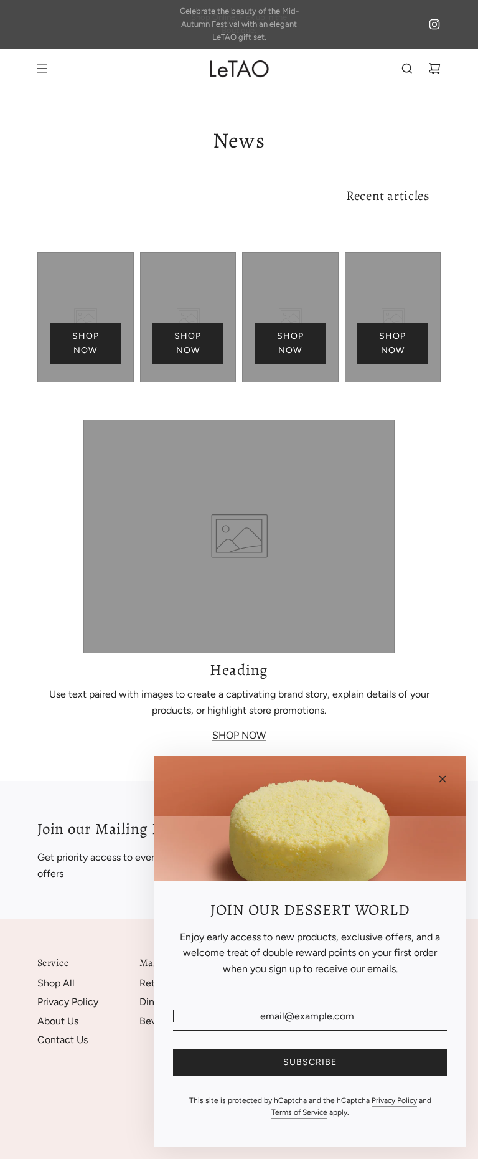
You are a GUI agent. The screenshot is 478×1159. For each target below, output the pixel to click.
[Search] (407, 68)
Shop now (85, 343)
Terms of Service (299, 1112)
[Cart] (434, 68)
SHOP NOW (239, 735)
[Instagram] (434, 24)
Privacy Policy (394, 1100)
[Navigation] (41, 68)
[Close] (442, 779)
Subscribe (310, 1062)
